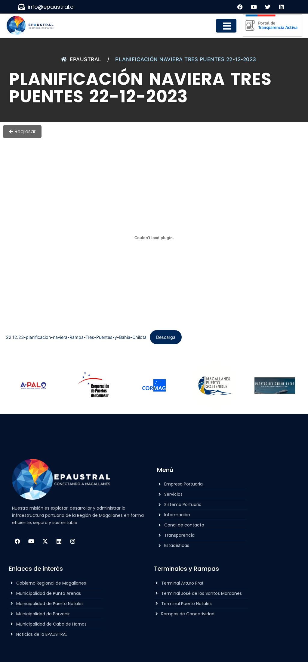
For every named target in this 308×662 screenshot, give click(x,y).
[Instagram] (72, 541)
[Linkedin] (59, 541)
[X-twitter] (45, 541)
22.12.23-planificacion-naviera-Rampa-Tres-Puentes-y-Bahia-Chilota (76, 337)
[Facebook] (17, 541)
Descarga (165, 337)
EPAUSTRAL (85, 59)
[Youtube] (31, 541)
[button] (226, 26)
